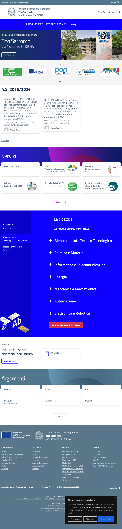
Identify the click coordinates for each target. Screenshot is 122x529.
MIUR (3, 451)
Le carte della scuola (40, 462)
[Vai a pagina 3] (62, 81)
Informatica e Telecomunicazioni (80, 265)
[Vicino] (115, 497)
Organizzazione (38, 465)
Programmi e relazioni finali (73, 471)
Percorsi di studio (68, 457)
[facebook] (119, 12)
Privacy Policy (47, 486)
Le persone (36, 460)
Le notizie (96, 451)
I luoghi (35, 454)
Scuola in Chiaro (7, 460)
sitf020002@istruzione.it (56, 499)
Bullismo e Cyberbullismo (72, 477)
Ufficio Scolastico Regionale (12, 454)
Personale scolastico (70, 451)
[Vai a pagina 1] (57, 81)
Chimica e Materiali (69, 253)
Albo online (33, 486)
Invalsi (4, 465)
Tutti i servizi (67, 474)
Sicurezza (66, 480)
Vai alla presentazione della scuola (66, 324)
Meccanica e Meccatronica (75, 289)
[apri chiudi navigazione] (4, 12)
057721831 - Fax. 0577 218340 (30, 499)
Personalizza (75, 519)
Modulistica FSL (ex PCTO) (72, 465)
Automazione (65, 301)
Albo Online (97, 460)
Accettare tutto (106, 519)
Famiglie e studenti (69, 454)
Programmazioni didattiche (72, 468)
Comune (4, 468)
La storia (35, 468)
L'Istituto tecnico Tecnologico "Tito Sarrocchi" (16, 239)
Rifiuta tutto (90, 519)
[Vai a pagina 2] (60, 81)
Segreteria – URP (69, 460)
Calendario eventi (99, 457)
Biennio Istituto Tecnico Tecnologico (83, 240)
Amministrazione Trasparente (13, 486)
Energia (60, 277)
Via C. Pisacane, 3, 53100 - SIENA (64, 496)
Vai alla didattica (9, 361)
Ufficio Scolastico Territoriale (12, 457)
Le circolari (97, 454)
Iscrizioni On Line (8, 462)
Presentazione (37, 451)
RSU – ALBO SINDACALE (103, 465)
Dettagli (74, 24)
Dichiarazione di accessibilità (68, 486)
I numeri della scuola (40, 457)
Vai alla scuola (9, 55)
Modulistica (66, 462)
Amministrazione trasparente (104, 462)
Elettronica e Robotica (72, 313)
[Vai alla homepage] (11, 12)
